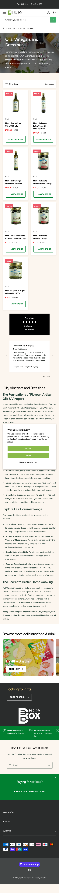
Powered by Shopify (39, 878)
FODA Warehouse (25, 878)
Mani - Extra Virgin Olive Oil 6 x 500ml (13, 182)
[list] (29, 733)
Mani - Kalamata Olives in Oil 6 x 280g (42, 182)
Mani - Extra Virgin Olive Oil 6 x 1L (13, 124)
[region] (29, 356)
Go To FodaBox (17, 697)
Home (7, 28)
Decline (28, 455)
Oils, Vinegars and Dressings (22, 28)
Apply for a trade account (29, 791)
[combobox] (29, 19)
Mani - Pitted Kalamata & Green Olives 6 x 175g (15, 237)
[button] (4, 12)
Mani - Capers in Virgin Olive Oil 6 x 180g (15, 291)
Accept (28, 448)
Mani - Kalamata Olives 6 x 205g (40, 237)
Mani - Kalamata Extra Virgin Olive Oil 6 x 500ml (41, 126)
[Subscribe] (49, 765)
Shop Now (14, 669)
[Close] (56, 777)
